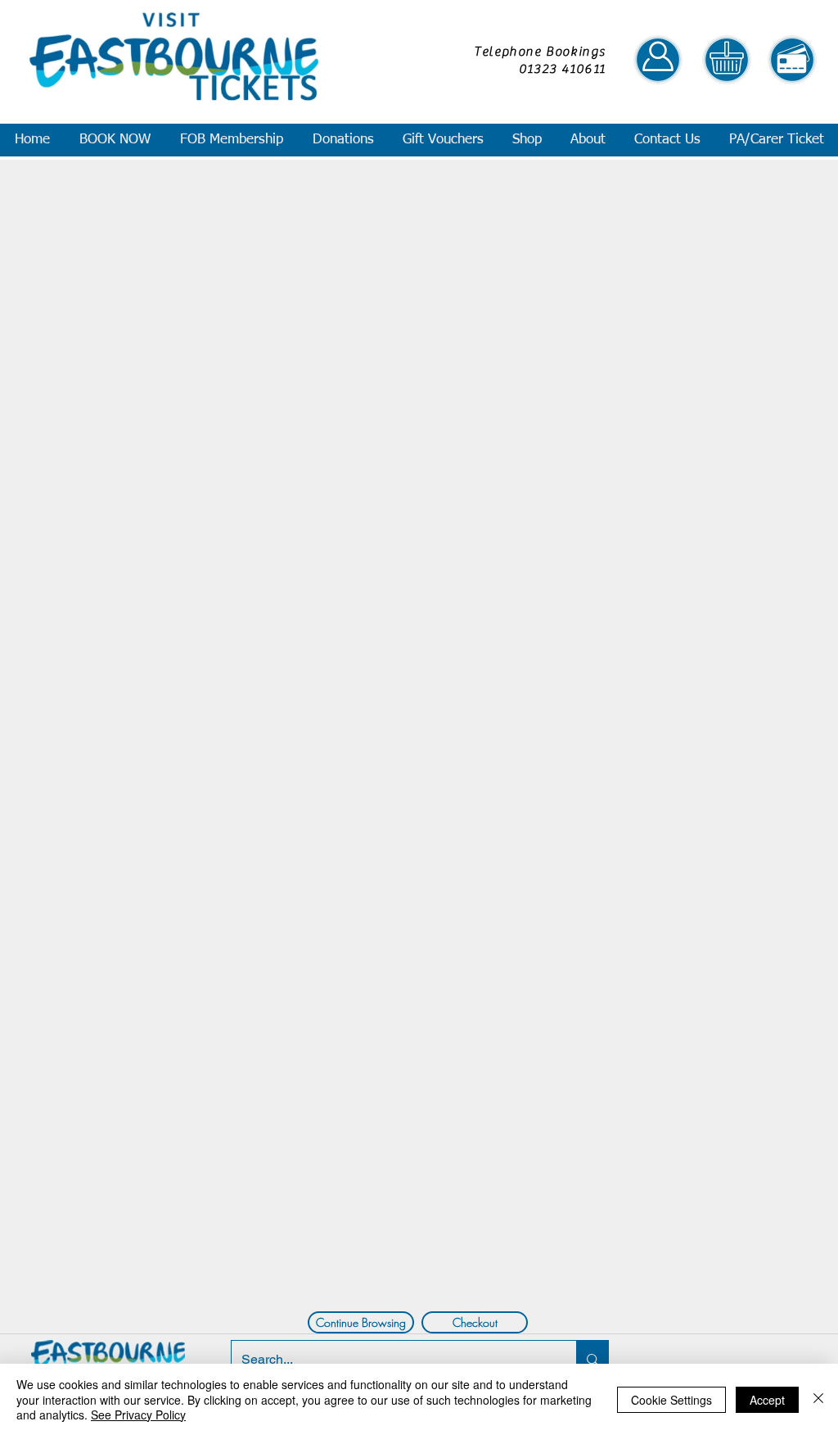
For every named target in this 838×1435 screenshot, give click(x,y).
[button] (114, 140)
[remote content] (417, 404)
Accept (767, 1400)
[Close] (818, 1399)
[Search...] (592, 1359)
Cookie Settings (671, 1400)
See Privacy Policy (138, 1414)
